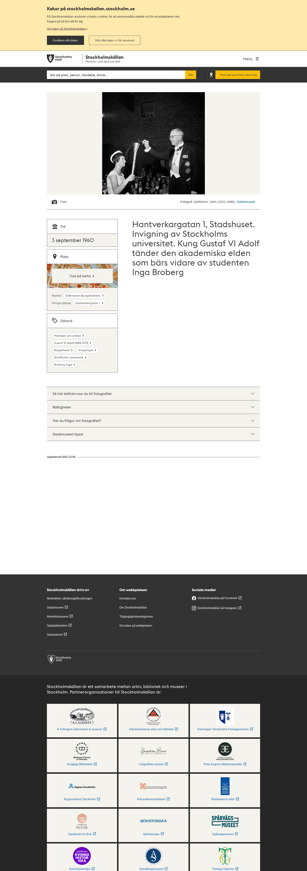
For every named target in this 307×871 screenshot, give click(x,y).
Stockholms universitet (68, 357)
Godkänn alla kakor (65, 40)
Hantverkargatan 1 (87, 303)
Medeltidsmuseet (57, 616)
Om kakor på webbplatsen (135, 625)
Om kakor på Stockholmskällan (66, 28)
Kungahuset (62, 350)
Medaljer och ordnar (67, 335)
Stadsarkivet (55, 634)
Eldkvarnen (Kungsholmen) (83, 295)
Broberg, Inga (63, 364)
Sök (190, 75)
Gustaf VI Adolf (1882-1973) (71, 343)
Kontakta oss (127, 598)
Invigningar (85, 350)
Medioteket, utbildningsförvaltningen (69, 598)
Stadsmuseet (246, 202)
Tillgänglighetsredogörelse (136, 616)
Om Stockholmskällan (133, 607)
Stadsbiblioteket (57, 625)
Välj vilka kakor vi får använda (114, 40)
